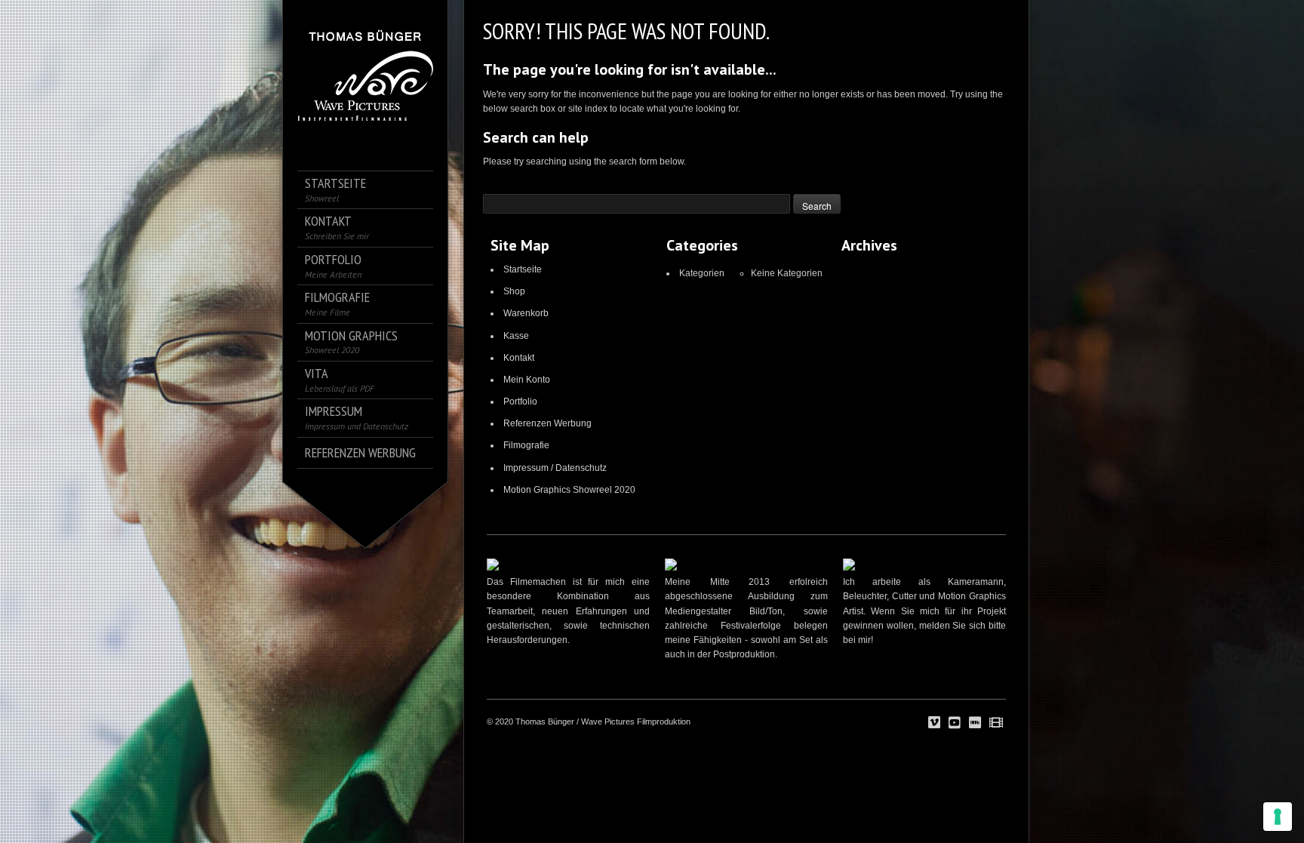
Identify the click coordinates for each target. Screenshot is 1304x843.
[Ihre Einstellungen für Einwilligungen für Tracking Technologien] (1277, 816)
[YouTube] (955, 723)
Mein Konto (526, 379)
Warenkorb (526, 313)
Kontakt (518, 357)
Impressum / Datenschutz (555, 468)
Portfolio (520, 401)
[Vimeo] (934, 723)
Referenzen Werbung (547, 423)
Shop (514, 291)
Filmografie (526, 445)
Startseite (522, 269)
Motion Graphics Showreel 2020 (569, 490)
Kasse (516, 336)
